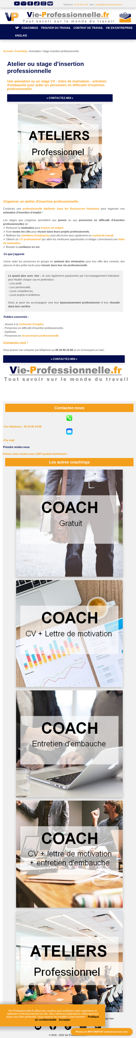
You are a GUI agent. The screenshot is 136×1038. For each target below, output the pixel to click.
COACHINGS (30, 27)
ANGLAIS (21, 35)
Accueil (8, 51)
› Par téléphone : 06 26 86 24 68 (22, 426)
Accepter (64, 1019)
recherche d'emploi (31, 324)
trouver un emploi (52, 227)
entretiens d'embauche (35, 235)
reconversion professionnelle (40, 335)
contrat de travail (102, 235)
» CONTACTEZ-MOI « (60, 98)
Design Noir (108, 1018)
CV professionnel (30, 239)
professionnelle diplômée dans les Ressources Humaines (61, 208)
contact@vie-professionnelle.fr (108, 4)
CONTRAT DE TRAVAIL (88, 27)
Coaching (21, 51)
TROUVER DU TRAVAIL (56, 27)
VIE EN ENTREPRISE (119, 27)
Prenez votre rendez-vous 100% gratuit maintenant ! (35, 453)
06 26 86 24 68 (81, 4)
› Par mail (8, 440)
